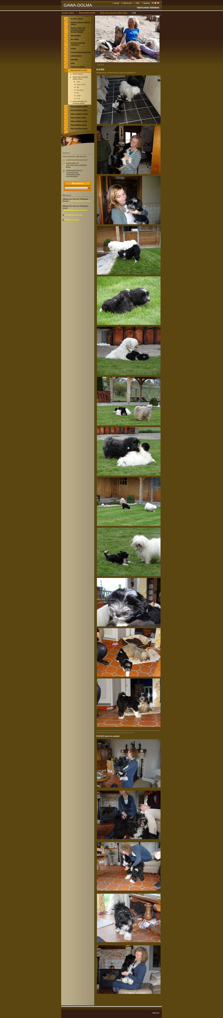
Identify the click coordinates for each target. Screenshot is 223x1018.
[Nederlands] (153, 3)
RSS (137, 3)
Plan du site (128, 3)
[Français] (155, 3)
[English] (158, 3)
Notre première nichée (87, 13)
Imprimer (147, 3)
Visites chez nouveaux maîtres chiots (113, 13)
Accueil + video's (68, 13)
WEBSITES (66, 195)
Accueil (116, 3)
